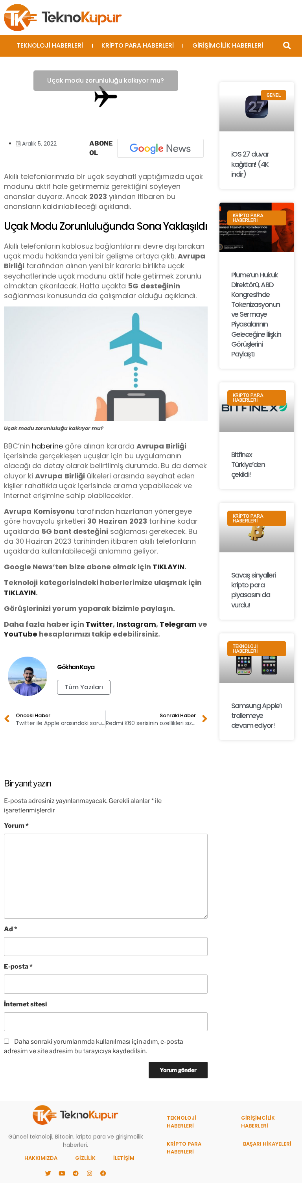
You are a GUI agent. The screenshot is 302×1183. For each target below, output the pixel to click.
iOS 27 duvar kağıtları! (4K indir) (250, 164)
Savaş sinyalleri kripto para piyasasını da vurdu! (253, 590)
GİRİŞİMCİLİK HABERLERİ (227, 45)
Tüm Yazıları (83, 687)
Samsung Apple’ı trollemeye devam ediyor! (256, 715)
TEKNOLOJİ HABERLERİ (50, 45)
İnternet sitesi (25, 1004)
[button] (287, 46)
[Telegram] (75, 1173)
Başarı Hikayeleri (267, 1144)
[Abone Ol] (160, 148)
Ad (10, 929)
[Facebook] (103, 1173)
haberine (47, 446)
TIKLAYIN (168, 567)
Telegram (178, 624)
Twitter (99, 624)
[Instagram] (89, 1173)
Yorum (16, 825)
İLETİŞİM (123, 1158)
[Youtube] (62, 1173)
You (11, 634)
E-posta (18, 966)
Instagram (136, 624)
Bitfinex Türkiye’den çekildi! (248, 464)
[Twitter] (48, 1173)
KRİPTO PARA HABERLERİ (137, 45)
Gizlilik (85, 1158)
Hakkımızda (40, 1158)
